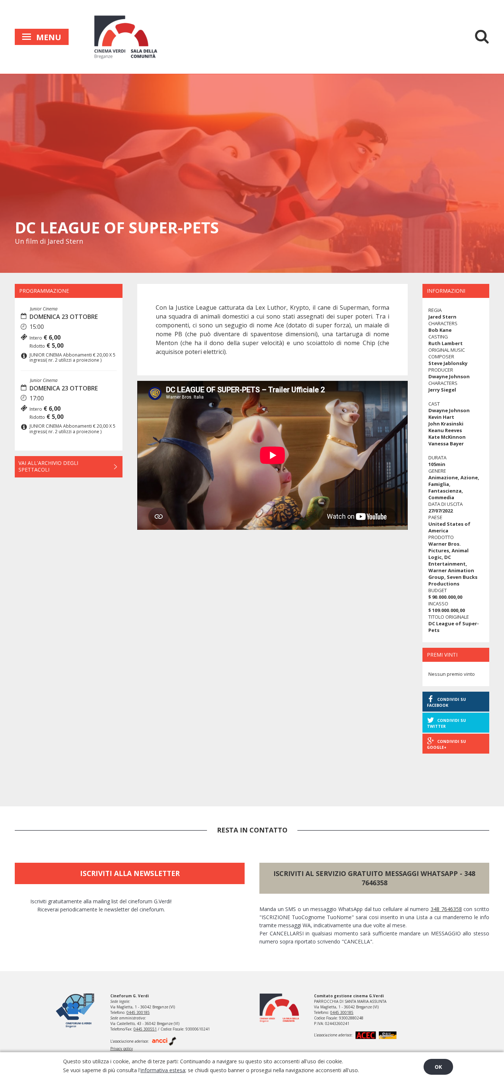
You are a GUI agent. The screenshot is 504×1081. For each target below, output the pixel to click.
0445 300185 (138, 1012)
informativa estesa (163, 1070)
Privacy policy (121, 1048)
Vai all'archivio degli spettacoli (48, 466)
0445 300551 (145, 1029)
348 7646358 (446, 909)
